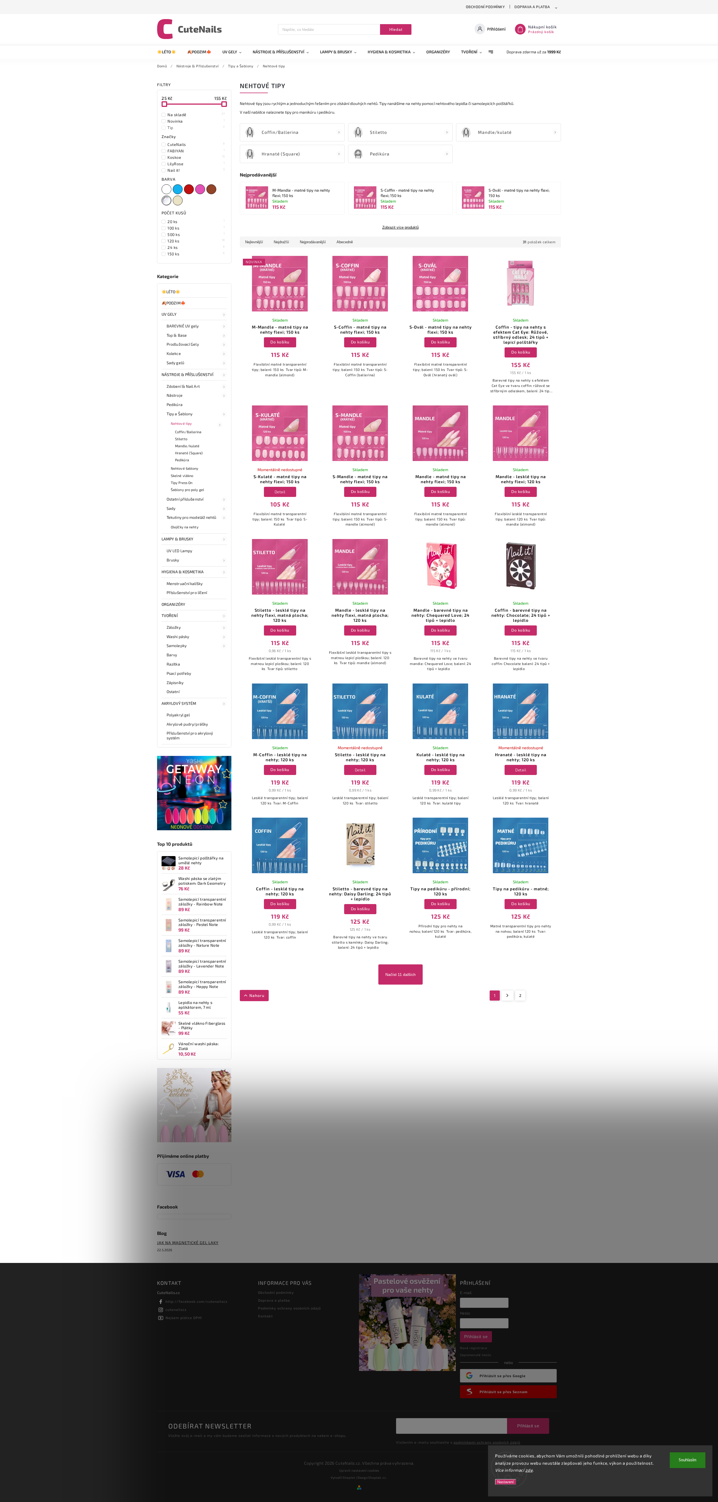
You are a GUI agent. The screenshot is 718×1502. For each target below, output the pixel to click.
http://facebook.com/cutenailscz (196, 1301)
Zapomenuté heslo (475, 1355)
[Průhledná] (167, 200)
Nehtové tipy (181, 423)
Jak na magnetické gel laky (187, 1242)
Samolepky (177, 645)
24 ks (196, 247)
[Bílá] (167, 189)
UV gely (169, 314)
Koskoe (196, 157)
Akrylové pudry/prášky (187, 724)
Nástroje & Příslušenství (187, 374)
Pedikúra (175, 404)
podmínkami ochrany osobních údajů (487, 1442)
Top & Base (177, 335)
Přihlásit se (476, 1336)
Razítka (173, 664)
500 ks (196, 234)
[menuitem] (169, 52)
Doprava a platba (532, 6)
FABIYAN (196, 150)
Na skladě (196, 114)
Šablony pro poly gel (187, 489)
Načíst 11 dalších (400, 974)
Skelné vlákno (182, 475)
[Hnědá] (212, 189)
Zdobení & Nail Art (183, 386)
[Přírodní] (178, 200)
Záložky (174, 627)
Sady (171, 508)
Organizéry (173, 604)
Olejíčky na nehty (185, 527)
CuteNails (196, 144)
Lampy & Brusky (177, 538)
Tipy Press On (181, 482)
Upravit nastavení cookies (359, 1470)
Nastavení (505, 1482)
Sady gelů (175, 362)
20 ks (196, 221)
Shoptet (349, 1477)
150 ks (196, 253)
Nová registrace (473, 1348)
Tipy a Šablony (179, 413)
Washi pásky (178, 636)
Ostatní (173, 691)
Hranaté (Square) (189, 453)
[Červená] (189, 189)
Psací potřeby (179, 673)
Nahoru (256, 995)
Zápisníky (175, 682)
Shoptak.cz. (377, 1477)
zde (529, 1470)
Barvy (172, 654)
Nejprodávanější (313, 242)
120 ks (196, 240)
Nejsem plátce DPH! (183, 1317)
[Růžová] (200, 189)
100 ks (196, 227)
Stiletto (181, 439)
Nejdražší (281, 242)
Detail (280, 491)
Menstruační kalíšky (184, 583)
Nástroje (175, 395)
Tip (196, 127)
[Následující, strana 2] (507, 995)
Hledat (395, 29)
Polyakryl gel (178, 714)
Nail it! (196, 170)
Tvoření (170, 615)
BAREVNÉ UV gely (183, 326)
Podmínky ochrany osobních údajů (289, 1308)
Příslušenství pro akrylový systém (190, 735)
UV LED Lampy (179, 550)
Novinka (196, 120)
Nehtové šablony (185, 468)
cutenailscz (176, 1309)
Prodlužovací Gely (183, 344)
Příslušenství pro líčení (187, 592)
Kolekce (174, 353)
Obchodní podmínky (485, 6)
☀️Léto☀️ (171, 291)
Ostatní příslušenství (185, 499)
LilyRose (196, 163)
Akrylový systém (179, 703)
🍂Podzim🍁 (173, 303)
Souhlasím (687, 1460)
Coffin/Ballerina (188, 432)
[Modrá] (178, 189)
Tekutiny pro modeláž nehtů (192, 517)
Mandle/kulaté (187, 446)
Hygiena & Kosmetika (183, 571)
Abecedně (345, 242)
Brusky (173, 560)
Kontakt (265, 1316)
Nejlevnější (254, 242)
